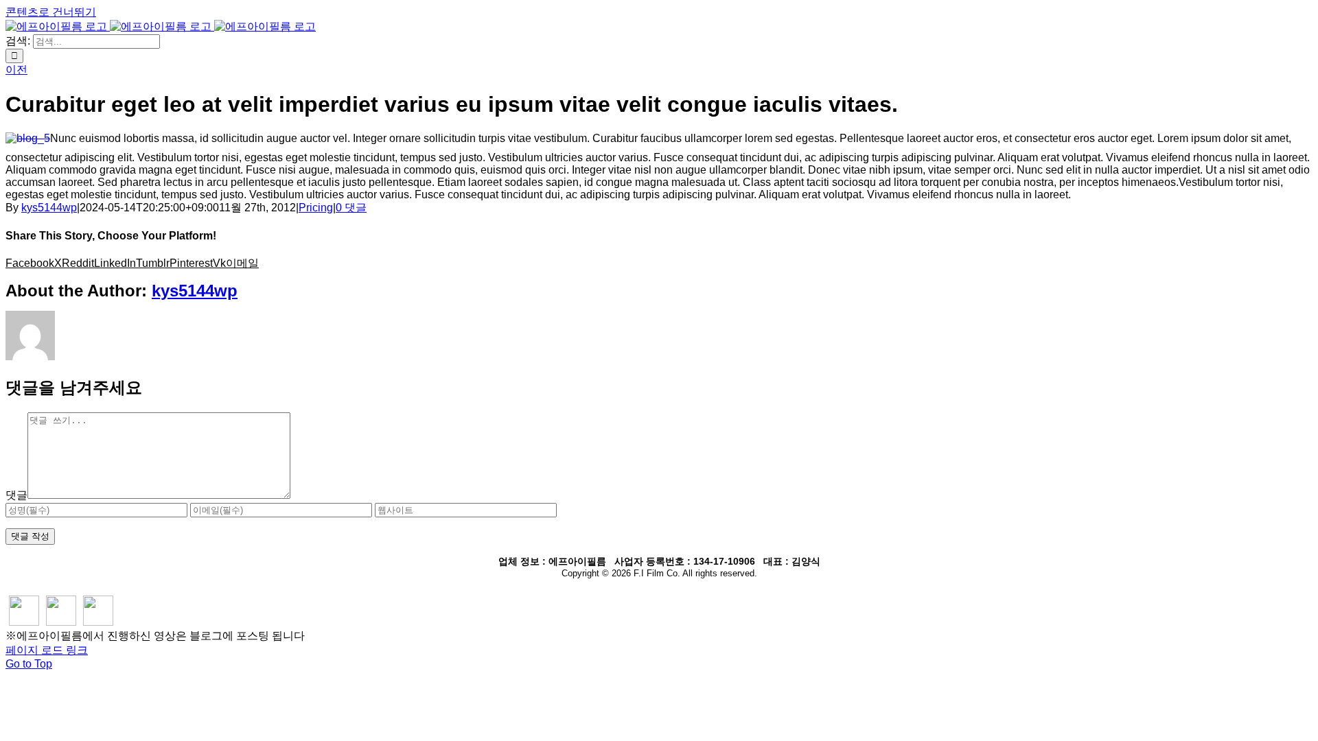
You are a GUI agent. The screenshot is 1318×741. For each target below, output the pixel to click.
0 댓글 (351, 207)
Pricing (316, 207)
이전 (16, 69)
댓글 (16, 495)
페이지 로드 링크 (46, 650)
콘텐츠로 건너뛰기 (50, 12)
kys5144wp (49, 207)
